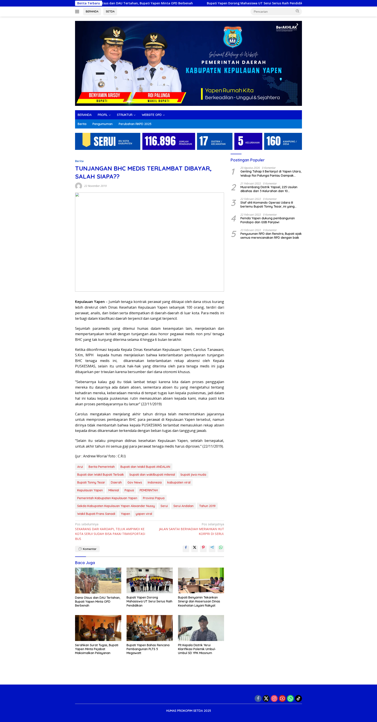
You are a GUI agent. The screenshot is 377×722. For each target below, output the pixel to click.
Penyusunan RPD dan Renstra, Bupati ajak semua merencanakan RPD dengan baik (271, 236)
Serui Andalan (183, 506)
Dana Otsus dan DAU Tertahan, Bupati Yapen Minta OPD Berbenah (118, 3)
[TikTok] (298, 698)
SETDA (110, 11)
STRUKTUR (124, 115)
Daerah (116, 482)
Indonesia (155, 482)
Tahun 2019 (207, 506)
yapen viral (144, 514)
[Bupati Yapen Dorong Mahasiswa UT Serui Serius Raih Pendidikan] (150, 580)
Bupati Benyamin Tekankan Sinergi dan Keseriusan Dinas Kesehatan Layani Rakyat (199, 601)
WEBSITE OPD (152, 115)
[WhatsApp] (290, 698)
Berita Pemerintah (102, 467)
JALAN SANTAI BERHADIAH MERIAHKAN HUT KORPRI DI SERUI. (191, 529)
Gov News (134, 482)
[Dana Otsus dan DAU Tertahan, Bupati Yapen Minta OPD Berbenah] (98, 580)
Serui (164, 506)
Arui (80, 467)
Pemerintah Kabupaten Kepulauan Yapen (107, 498)
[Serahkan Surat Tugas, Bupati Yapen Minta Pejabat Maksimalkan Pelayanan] (98, 628)
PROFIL (103, 115)
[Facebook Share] (186, 549)
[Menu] (78, 11)
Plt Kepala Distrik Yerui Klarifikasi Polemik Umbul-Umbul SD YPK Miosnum (197, 649)
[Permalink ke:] (78, 186)
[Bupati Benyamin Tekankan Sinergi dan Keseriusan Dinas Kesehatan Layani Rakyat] (201, 580)
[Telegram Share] (212, 549)
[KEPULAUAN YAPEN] (188, 63)
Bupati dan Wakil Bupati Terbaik (100, 475)
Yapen (125, 514)
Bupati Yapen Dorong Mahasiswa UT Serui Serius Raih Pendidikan (233, 3)
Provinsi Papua (154, 498)
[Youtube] (282, 698)
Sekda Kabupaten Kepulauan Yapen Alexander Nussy (116, 506)
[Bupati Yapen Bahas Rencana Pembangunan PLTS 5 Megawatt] (150, 628)
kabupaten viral (178, 482)
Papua (129, 490)
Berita (82, 124)
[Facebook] (258, 698)
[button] (297, 11)
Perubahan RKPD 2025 (135, 124)
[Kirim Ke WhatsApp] (221, 549)
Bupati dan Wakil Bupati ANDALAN (145, 467)
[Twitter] (266, 698)
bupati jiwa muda (193, 475)
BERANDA (92, 11)
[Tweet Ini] (194, 549)
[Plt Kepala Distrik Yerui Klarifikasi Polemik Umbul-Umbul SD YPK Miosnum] (201, 628)
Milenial (113, 490)
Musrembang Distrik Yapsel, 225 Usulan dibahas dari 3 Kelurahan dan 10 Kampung (268, 189)
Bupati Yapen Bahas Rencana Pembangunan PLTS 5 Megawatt (148, 649)
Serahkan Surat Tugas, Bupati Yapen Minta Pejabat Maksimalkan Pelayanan (96, 649)
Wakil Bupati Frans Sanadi (96, 514)
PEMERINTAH (149, 490)
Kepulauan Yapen (90, 490)
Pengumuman (103, 124)
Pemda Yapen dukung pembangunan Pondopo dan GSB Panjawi (267, 220)
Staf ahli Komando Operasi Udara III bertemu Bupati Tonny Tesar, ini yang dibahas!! (267, 204)
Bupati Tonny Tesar (91, 482)
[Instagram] (274, 698)
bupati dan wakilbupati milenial (152, 475)
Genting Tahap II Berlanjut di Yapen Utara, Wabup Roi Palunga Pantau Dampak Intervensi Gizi (270, 173)
